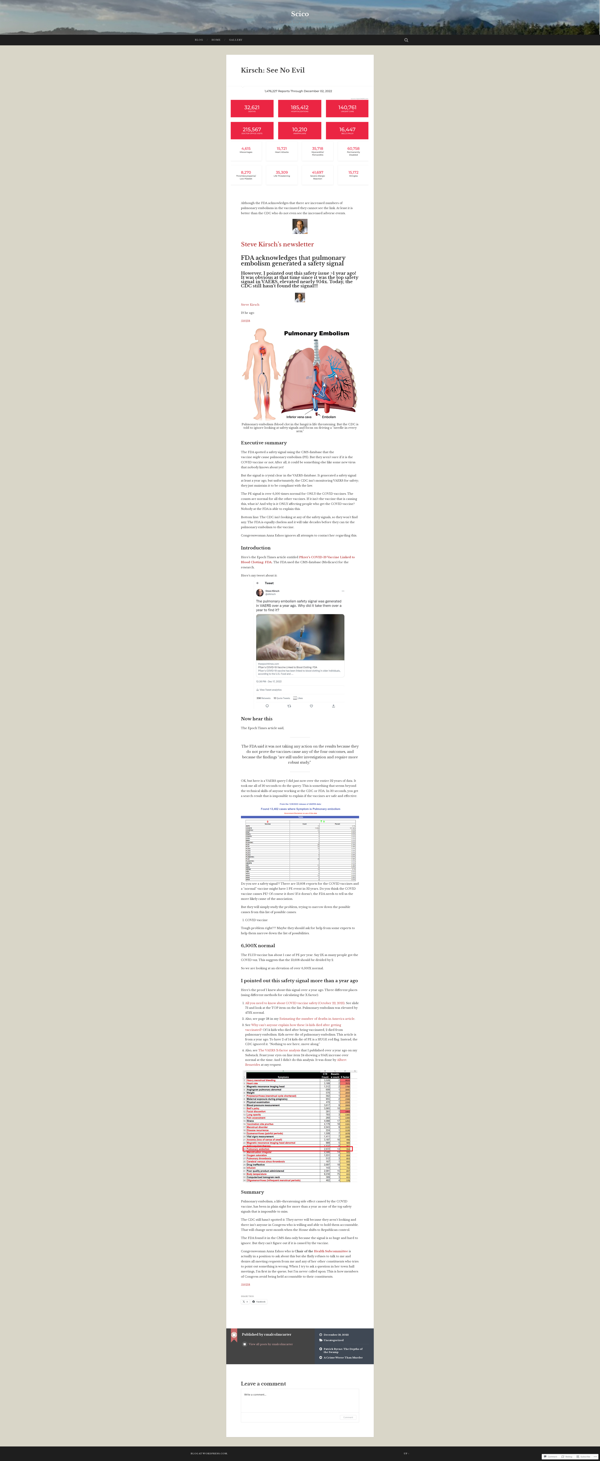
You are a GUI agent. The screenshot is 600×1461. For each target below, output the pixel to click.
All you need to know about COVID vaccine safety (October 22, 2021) (295, 1003)
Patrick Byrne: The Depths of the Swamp (343, 1350)
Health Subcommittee (331, 1251)
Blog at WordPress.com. (209, 1453)
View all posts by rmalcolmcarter (270, 1344)
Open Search (406, 40)
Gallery (235, 40)
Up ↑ (406, 1453)
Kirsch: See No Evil (273, 70)
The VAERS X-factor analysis (279, 1050)
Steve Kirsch (250, 304)
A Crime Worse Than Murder (343, 1357)
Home (216, 40)
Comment (348, 1417)
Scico (300, 14)
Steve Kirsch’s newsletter (277, 244)
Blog (199, 40)
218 (247, 321)
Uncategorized (334, 1340)
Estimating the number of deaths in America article (317, 1019)
